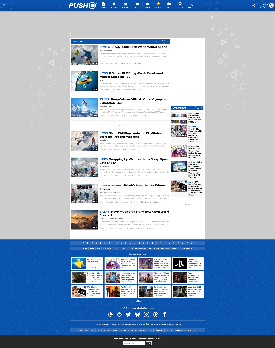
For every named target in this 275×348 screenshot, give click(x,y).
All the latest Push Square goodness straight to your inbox (137, 339)
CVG (190, 330)
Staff (98, 248)
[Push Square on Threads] (156, 315)
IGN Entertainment (124, 324)
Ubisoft (129, 64)
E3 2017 (124, 116)
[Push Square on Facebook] (165, 315)
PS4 (134, 64)
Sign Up (265, 7)
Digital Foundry (127, 330)
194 (184, 155)
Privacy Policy (140, 248)
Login (260, 7)
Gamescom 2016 (126, 202)
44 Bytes (142, 324)
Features (147, 176)
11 (185, 171)
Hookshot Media (104, 324)
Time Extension (113, 330)
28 (95, 63)
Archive (174, 248)
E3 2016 (125, 228)
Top (85, 248)
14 (96, 175)
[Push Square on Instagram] (146, 315)
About (92, 248)
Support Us (120, 248)
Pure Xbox (101, 330)
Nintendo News (141, 330)
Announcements (151, 228)
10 (95, 149)
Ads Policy (165, 248)
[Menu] (4, 5)
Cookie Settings (186, 248)
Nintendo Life (89, 330)
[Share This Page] (253, 5)
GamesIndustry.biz (178, 330)
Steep (139, 64)
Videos (140, 176)
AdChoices (151, 324)
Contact (130, 248)
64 (184, 191)
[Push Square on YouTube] (119, 315)
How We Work (108, 248)
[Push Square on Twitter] (128, 315)
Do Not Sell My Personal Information (168, 324)
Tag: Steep (78, 41)
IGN (150, 330)
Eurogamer (159, 330)
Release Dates (154, 202)
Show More (137, 301)
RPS (195, 330)
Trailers (147, 116)
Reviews (122, 64)
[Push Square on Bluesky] (137, 315)
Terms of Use (153, 248)
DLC (139, 90)
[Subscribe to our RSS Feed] (110, 315)
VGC (167, 330)
